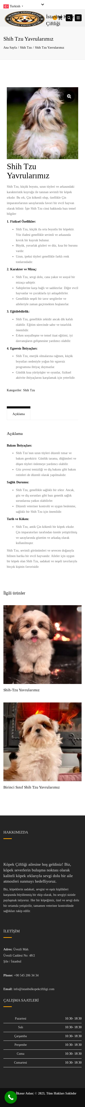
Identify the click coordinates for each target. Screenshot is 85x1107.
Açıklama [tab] (18, 414)
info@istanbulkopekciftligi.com (34, 989)
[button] (69, 96)
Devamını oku (42, 645)
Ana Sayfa (10, 47)
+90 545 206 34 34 (26, 975)
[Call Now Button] (11, 1097)
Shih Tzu (26, 47)
